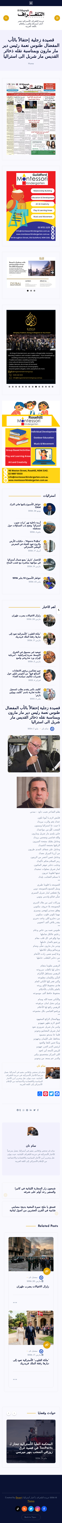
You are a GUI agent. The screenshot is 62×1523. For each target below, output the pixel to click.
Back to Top (30, 1517)
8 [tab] (29, 386)
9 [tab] (26, 386)
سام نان (45, 729)
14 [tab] (9, 386)
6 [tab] (36, 386)
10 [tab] (22, 386)
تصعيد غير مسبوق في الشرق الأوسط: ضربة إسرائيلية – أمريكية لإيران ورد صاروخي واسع (24, 655)
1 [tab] (34, 290)
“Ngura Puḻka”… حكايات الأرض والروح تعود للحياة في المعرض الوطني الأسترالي (25, 544)
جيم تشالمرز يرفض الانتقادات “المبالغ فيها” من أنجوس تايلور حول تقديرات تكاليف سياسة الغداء (24, 674)
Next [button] (52, 272)
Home (31, 64)
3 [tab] (28, 290)
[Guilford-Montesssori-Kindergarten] (31, 206)
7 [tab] (32, 386)
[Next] (14, 1413)
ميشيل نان (33, 1277)
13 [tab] (12, 386)
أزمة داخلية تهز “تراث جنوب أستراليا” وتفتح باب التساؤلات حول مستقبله (24, 526)
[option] (31, 1441)
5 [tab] (39, 386)
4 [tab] (42, 386)
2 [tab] (31, 290)
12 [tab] (16, 386)
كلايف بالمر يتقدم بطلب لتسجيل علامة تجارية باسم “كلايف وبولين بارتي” (25, 692)
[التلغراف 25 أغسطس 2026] (31, 119)
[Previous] (8, 1413)
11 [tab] (19, 386)
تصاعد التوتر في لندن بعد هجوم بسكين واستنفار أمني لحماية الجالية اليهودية (31, 1448)
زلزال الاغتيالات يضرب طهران (26, 616)
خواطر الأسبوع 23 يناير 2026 (27, 578)
